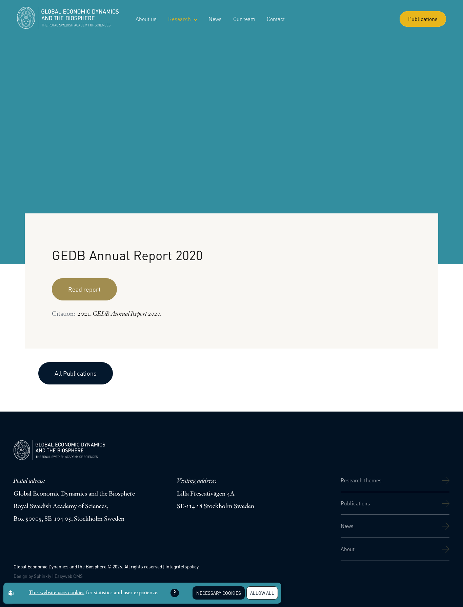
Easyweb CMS (69, 576)
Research (179, 18)
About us (146, 18)
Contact (276, 18)
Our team (244, 18)
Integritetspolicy (182, 566)
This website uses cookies (56, 592)
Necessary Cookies (218, 593)
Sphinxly (42, 576)
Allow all (262, 593)
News (215, 18)
